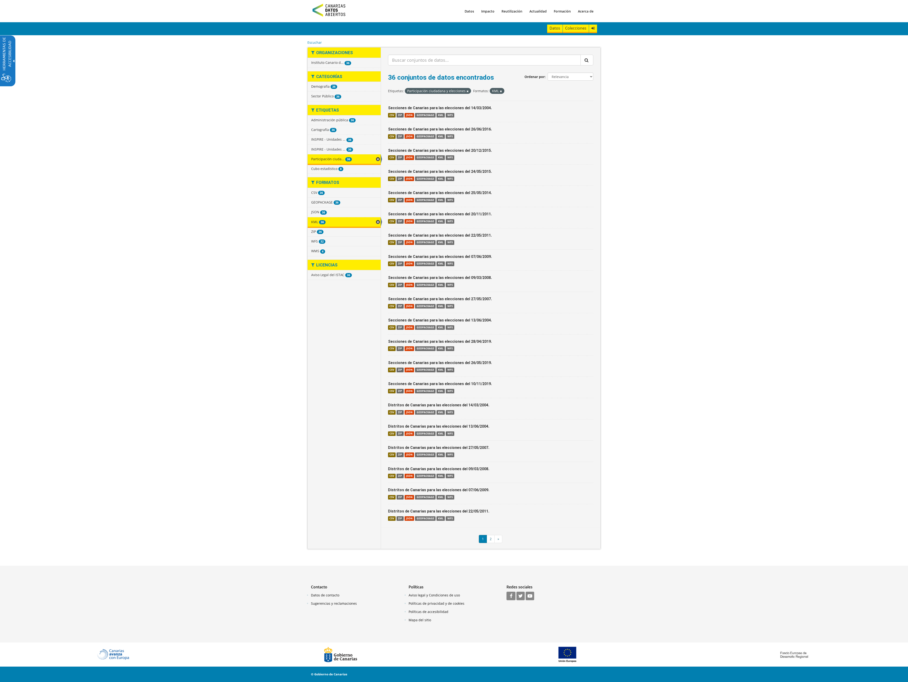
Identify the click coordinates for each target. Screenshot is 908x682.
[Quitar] (468, 91)
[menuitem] (469, 11)
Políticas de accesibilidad (428, 611)
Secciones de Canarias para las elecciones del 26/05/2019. (440, 363)
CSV (391, 115)
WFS (450, 115)
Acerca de (586, 11)
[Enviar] (587, 60)
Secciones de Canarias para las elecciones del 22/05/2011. (440, 235)
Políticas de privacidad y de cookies (436, 603)
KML (440, 115)
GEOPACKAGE (425, 115)
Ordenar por (534, 76)
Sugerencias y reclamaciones (334, 603)
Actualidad (538, 11)
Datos (469, 11)
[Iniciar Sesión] (593, 28)
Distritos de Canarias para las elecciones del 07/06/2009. (438, 490)
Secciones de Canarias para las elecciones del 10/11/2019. (440, 384)
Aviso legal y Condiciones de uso (434, 595)
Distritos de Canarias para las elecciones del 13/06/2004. (438, 426)
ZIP (400, 115)
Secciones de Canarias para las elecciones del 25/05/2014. (440, 193)
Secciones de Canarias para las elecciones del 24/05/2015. (440, 171)
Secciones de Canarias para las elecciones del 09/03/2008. (440, 277)
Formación (562, 11)
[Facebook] (510, 596)
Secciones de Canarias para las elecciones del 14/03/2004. (440, 108)
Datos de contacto (325, 595)
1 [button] (483, 539)
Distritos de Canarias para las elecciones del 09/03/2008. (438, 469)
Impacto (487, 11)
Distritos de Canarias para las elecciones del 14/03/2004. (438, 405)
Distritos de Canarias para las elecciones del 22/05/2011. (438, 511)
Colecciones (575, 28)
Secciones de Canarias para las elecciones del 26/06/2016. (440, 129)
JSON (409, 115)
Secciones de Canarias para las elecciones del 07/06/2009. (440, 256)
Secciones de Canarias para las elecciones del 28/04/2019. (440, 341)
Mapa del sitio (420, 620)
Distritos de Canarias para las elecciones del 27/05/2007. (438, 447)
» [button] (498, 539)
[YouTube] (530, 596)
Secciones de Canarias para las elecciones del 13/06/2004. (440, 320)
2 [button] (491, 539)
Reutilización (512, 11)
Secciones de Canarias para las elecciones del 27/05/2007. (440, 299)
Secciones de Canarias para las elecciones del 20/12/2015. (440, 150)
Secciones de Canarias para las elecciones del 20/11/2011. (440, 214)
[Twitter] (520, 596)
